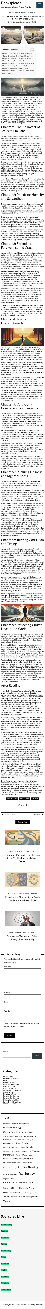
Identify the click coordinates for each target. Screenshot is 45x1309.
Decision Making (29, 1136)
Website (7, 1011)
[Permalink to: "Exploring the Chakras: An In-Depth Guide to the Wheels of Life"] (22, 879)
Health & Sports (9, 1086)
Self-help (35, 799)
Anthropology (7, 1123)
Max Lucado (14, 22)
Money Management (26, 1159)
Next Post (37, 814)
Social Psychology (26, 1192)
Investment (6, 1151)
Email (6, 1002)
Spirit (34, 1192)
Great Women (36, 1140)
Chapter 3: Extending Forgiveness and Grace (16, 58)
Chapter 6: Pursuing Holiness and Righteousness (18, 66)
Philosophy (27, 1163)
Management (8, 1155)
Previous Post (10, 814)
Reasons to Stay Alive (10, 718)
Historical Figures (8, 1143)
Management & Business (26, 932)
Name (7, 993)
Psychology (26, 1173)
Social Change (29, 1188)
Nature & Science (9, 1092)
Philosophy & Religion (11, 1100)
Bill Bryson (15, 1123)
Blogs (11, 12)
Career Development (13, 1132)
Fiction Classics (8, 1082)
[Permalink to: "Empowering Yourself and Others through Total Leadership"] (22, 918)
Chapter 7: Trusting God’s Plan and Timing (16, 68)
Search (5, 1052)
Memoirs (18, 1155)
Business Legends (24, 1123)
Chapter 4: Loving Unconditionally (13, 61)
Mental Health (27, 1155)
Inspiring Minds (20, 1147)
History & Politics (9, 1088)
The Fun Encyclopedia (11, 1197)
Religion (36, 1182)
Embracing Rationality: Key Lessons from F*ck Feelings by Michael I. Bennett (22, 858)
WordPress (39, 1305)
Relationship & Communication (18, 1183)
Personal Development (26, 12)
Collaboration (29, 1132)
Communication (8, 1136)
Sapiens (5, 764)
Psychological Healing (10, 1174)
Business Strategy (12, 1127)
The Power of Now (9, 781)
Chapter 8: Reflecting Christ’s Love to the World (18, 71)
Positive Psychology (9, 1168)
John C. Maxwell (15, 1151)
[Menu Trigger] (39, 5)
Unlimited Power (9, 747)
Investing (30, 1147)
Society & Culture (9, 1104)
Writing (6, 1201)
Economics (7, 1140)
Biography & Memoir (10, 1078)
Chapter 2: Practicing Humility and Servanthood (17, 56)
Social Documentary (11, 1193)
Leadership (37, 1151)
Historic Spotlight (22, 1143)
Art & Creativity (8, 1077)
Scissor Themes (14, 1305)
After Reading (6, 73)
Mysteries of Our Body (12, 1163)
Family (29, 1140)
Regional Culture (8, 1179)
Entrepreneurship (19, 1140)
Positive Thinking (27, 1167)
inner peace (19, 793)
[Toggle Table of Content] (31, 50)
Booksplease (11, 3)
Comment (8, 967)
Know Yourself (27, 1151)
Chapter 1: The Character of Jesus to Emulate (17, 53)
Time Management (29, 1197)
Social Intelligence (9, 732)
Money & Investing (10, 1159)
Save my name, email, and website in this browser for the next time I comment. (21, 1025)
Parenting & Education (11, 1094)
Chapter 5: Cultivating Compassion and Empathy (18, 63)
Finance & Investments (11, 1084)
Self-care (6, 1188)
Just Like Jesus (7, 97)
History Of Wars (8, 1147)
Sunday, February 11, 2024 (28, 22)
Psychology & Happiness (26, 851)
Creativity (18, 1136)
